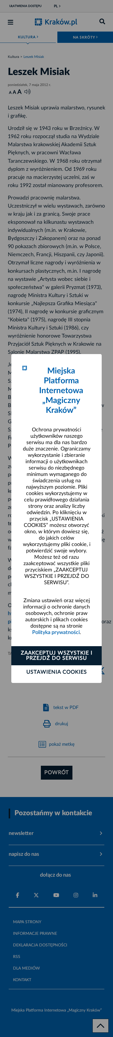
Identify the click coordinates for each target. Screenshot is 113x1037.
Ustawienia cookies (56, 672)
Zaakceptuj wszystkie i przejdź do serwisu (56, 656)
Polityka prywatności (56, 632)
